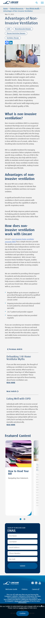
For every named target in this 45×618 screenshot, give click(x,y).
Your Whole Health (32, 8)
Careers (35, 589)
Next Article (12, 391)
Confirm (22, 613)
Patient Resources (16, 8)
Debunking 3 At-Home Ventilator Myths (19, 358)
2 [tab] (24, 519)
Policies (25, 589)
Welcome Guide (11, 589)
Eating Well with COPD (19, 398)
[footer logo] (11, 583)
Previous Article (15, 349)
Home (5, 8)
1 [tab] (20, 519)
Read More (11, 382)
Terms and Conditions (22, 601)
